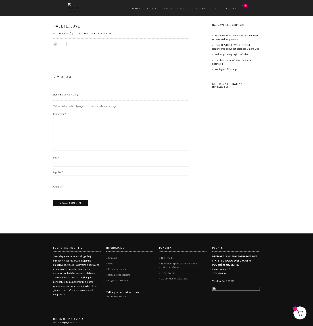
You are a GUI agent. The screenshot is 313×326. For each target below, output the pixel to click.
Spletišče (58, 187)
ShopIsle (57, 322)
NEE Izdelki (167, 258)
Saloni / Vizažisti (177, 9)
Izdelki (152, 9)
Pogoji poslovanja (118, 280)
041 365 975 (228, 281)
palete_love (66, 26)
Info (217, 9)
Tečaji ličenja (168, 273)
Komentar (59, 114)
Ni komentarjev (101, 33)
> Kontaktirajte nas (116, 296)
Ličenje (201, 9)
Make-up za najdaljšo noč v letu (232, 54)
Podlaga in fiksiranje (226, 69)
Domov (136, 9)
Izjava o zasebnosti (119, 274)
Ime (56, 157)
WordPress (74, 322)
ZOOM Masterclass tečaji (175, 278)
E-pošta (58, 172)
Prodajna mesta (117, 269)
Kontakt (232, 9)
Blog (110, 263)
